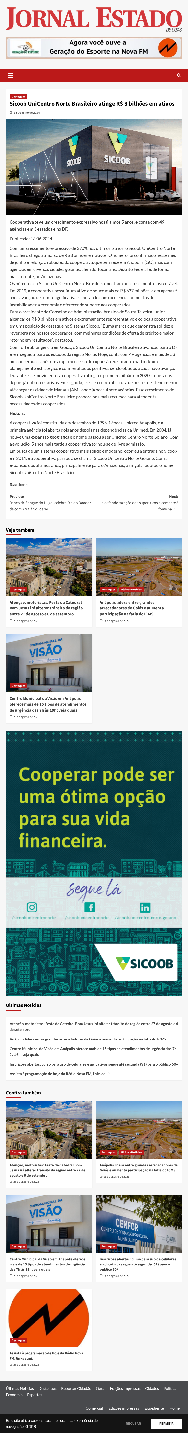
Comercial (94, 1408)
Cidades (152, 1388)
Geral (100, 1388)
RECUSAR (133, 1423)
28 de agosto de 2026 (26, 621)
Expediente (154, 1408)
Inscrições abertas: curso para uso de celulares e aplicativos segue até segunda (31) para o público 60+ (94, 1064)
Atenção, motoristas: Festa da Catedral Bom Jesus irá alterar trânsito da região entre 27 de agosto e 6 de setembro (46, 608)
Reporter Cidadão (76, 1388)
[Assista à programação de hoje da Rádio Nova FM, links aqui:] (49, 1318)
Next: (137, 503)
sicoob (23, 484)
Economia (14, 1394)
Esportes (34, 1394)
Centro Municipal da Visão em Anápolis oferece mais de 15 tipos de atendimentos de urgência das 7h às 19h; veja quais (48, 704)
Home (174, 1408)
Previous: (50, 503)
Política (170, 1388)
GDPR (30, 1427)
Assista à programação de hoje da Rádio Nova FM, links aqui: (60, 1073)
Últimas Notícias (131, 590)
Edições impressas (125, 1388)
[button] (11, 75)
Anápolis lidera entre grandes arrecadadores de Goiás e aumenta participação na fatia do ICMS (132, 608)
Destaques (18, 97)
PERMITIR (166, 1423)
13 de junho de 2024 (27, 112)
